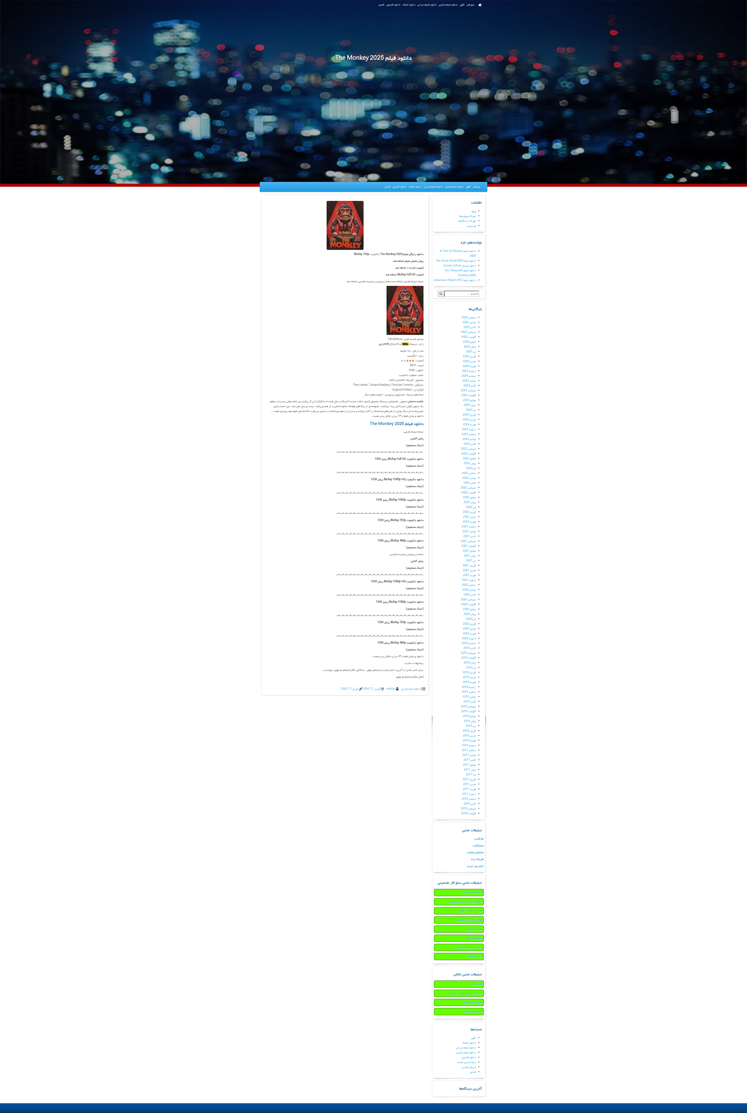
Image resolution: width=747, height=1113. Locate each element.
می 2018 (471, 726)
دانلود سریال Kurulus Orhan (460, 266)
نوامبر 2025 (469, 322)
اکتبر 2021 (470, 536)
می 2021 (471, 561)
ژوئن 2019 (470, 663)
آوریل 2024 (469, 415)
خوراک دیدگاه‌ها (467, 221)
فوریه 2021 (469, 575)
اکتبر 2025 (470, 327)
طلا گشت (479, 839)
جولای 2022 (469, 497)
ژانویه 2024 (469, 429)
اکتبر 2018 (470, 702)
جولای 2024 (469, 400)
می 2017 (471, 774)
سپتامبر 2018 (468, 706)
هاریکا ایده (477, 859)
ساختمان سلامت (475, 852)
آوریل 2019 (469, 672)
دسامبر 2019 (469, 643)
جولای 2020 (469, 609)
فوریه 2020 (469, 633)
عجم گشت (478, 845)
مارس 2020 (469, 629)
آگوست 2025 (468, 337)
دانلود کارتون (393, 5)
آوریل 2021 (469, 565)
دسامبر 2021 (469, 527)
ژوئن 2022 (470, 502)
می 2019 (471, 668)
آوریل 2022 (469, 512)
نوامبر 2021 (469, 531)
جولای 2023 (469, 458)
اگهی (462, 5)
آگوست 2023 (468, 454)
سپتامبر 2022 (468, 488)
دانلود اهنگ (409, 5)
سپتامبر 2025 (468, 332)
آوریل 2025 (469, 356)
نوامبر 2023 (469, 439)
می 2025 (471, 351)
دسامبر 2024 (469, 376)
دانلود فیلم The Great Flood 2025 (456, 261)
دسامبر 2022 (469, 473)
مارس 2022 (469, 517)
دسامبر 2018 (469, 692)
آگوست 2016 (468, 813)
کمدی (381, 5)
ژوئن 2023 (470, 463)
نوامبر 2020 (469, 590)
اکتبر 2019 (470, 648)
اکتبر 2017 (470, 760)
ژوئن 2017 (470, 770)
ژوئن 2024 (470, 405)
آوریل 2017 (469, 779)
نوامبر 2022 (469, 478)
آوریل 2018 (469, 731)
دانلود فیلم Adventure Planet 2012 (455, 280)
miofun (390, 689)
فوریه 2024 (469, 424)
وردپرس (471, 226)
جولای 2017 (469, 765)
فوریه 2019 (469, 682)
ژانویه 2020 (469, 638)
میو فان (470, 5)
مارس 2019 (469, 677)
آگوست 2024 (468, 395)
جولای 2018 (469, 716)
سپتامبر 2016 (468, 809)
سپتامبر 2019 (468, 653)
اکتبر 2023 (470, 444)
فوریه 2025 (469, 366)
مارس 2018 (469, 736)
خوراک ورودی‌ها (467, 216)
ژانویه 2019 (469, 687)
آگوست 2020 (468, 604)
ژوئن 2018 (470, 721)
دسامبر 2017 (469, 750)
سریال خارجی (469, 1067)
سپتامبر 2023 (468, 449)
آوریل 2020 (469, 624)
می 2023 (471, 468)
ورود (473, 211)
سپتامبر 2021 (468, 541)
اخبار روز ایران (475, 866)
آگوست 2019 (468, 658)
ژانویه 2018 (469, 745)
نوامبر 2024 (469, 381)
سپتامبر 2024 (468, 390)
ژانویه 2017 (469, 794)
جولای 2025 (469, 342)
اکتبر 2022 (470, 483)
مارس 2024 (469, 420)
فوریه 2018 (469, 740)
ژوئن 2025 (470, 347)
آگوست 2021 (468, 546)
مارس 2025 (469, 361)
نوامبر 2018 (469, 697)
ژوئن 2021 (470, 556)
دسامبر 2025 (469, 317)
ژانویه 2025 (469, 371)
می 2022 (471, 507)
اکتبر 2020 (470, 595)
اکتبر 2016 (470, 804)
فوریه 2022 (469, 522)
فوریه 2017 (469, 789)
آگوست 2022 (468, 492)
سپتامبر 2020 (468, 599)
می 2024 (471, 410)
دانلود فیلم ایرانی (427, 5)
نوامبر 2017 (469, 755)
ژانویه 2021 (469, 580)
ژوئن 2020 (470, 614)
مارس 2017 (469, 784)
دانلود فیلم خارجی (448, 5)
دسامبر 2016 (469, 799)
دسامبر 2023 (469, 434)
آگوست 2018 (468, 711)
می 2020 (471, 619)
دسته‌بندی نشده (466, 1062)
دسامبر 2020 (469, 585)
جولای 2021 (469, 551)
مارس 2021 (469, 570)
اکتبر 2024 (470, 386)
